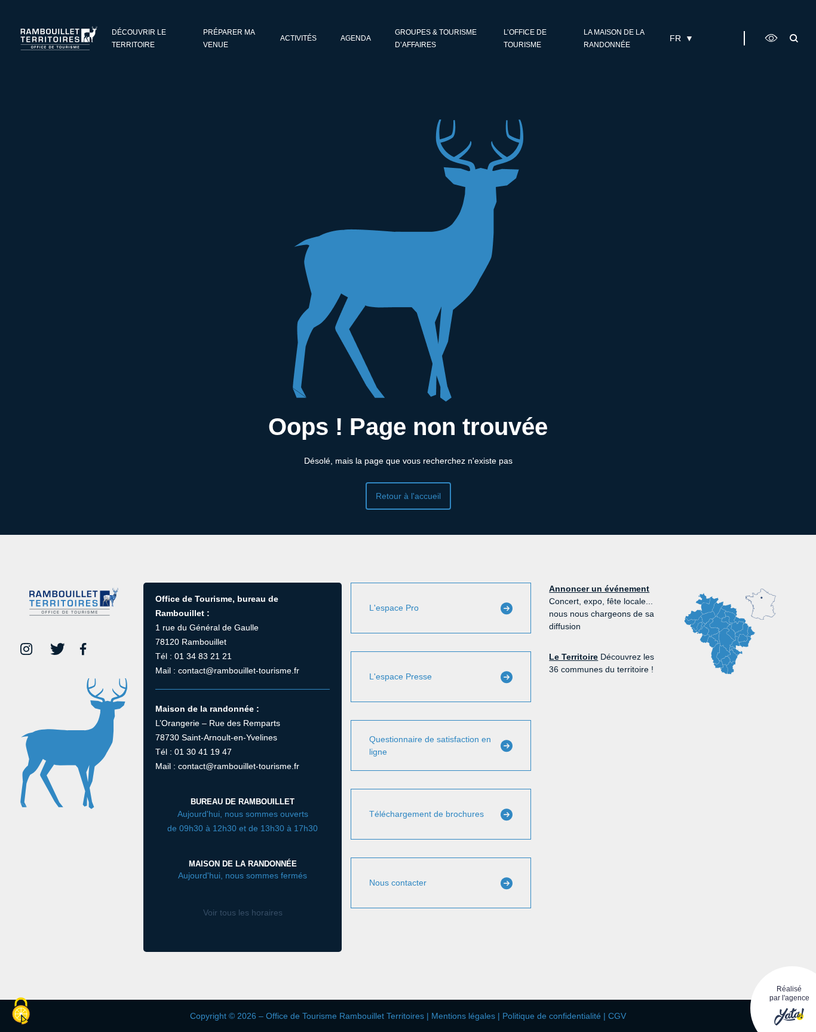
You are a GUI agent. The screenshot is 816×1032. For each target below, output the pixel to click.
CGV (617, 1016)
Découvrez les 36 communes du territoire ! (601, 663)
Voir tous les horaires (243, 912)
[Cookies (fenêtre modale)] (21, 1011)
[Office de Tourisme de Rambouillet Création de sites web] (59, 38)
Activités (298, 38)
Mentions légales (463, 1016)
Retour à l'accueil (408, 496)
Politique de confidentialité (551, 1016)
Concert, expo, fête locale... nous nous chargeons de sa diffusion (601, 607)
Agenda (355, 38)
